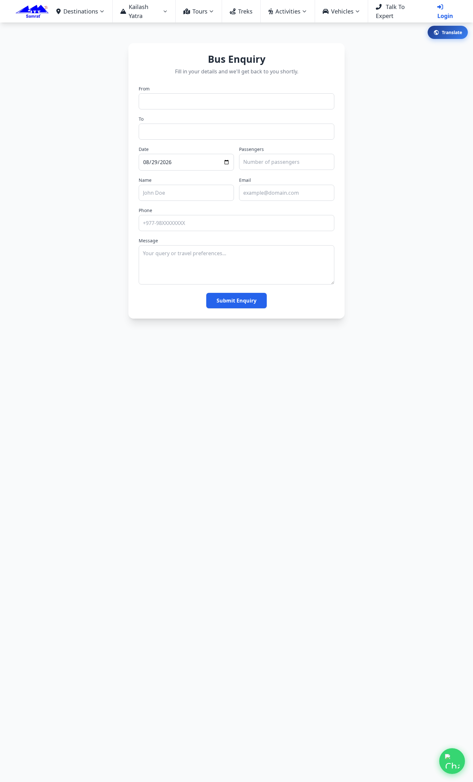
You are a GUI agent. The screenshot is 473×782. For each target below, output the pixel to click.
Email (245, 180)
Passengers (251, 149)
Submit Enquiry (236, 300)
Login (445, 16)
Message (148, 240)
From (144, 89)
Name (145, 180)
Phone (145, 210)
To (141, 119)
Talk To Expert (390, 11)
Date (144, 149)
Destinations (80, 11)
